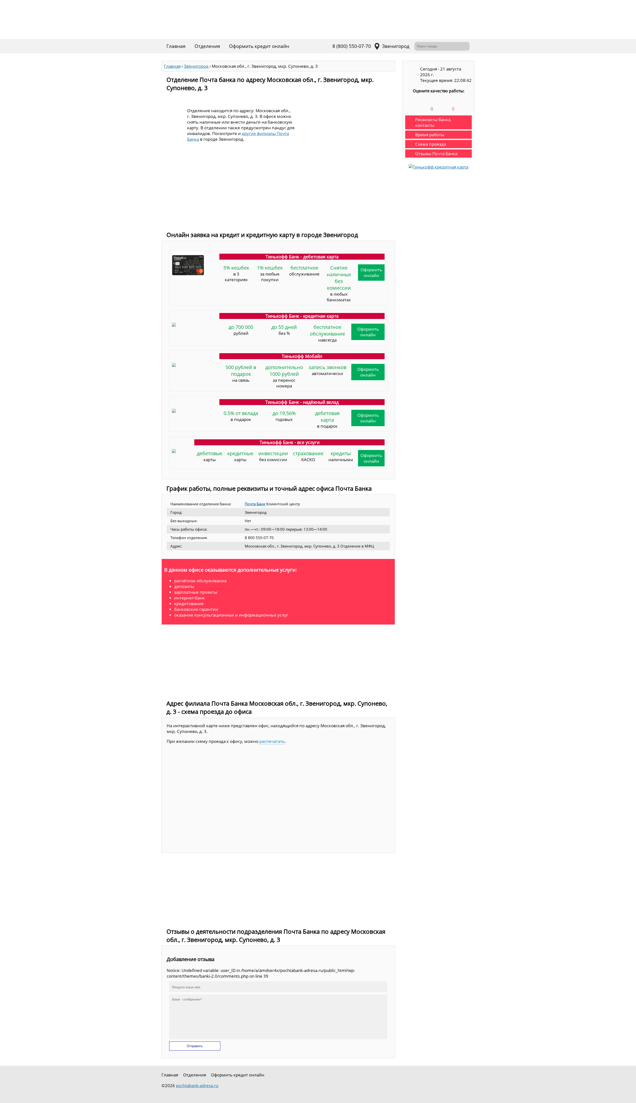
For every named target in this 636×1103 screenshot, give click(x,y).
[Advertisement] (278, 191)
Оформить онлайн (371, 272)
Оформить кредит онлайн (259, 46)
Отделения (207, 46)
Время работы (429, 135)
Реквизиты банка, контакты (433, 122)
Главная (176, 46)
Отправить (195, 1046)
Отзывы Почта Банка (436, 153)
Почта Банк (255, 503)
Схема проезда (430, 144)
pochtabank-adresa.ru (197, 1085)
